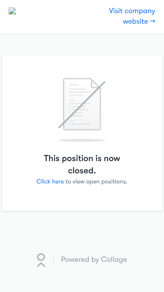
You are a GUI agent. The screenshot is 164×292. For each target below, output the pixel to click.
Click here (50, 181)
